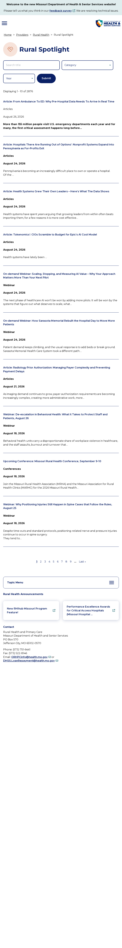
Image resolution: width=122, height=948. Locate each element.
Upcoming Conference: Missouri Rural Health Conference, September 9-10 (52, 461)
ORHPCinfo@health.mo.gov (29, 657)
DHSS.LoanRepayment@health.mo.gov (29, 660)
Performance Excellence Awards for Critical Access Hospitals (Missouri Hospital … (88, 610)
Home (8, 34)
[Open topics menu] (111, 582)
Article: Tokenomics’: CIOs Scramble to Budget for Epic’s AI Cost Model (50, 234)
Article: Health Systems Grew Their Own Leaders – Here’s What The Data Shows (56, 191)
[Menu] (4, 23)
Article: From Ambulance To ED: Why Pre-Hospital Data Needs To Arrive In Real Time (58, 101)
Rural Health (41, 34)
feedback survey (60, 10)
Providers (22, 34)
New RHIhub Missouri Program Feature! (27, 610)
